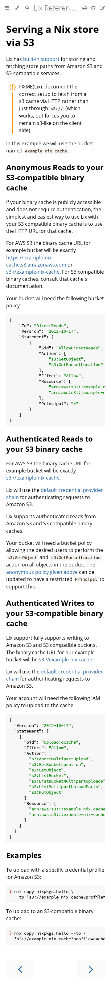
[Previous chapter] (20, 968)
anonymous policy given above (42, 572)
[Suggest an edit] (102, 7)
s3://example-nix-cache (33, 271)
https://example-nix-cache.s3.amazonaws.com (36, 261)
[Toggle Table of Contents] (7, 7)
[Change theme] (17, 7)
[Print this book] (85, 7)
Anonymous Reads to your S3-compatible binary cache (55, 177)
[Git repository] (94, 7)
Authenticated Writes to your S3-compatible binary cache (54, 613)
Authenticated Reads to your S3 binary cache (49, 444)
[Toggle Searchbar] (27, 7)
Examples (23, 855)
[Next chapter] (91, 968)
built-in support (41, 59)
